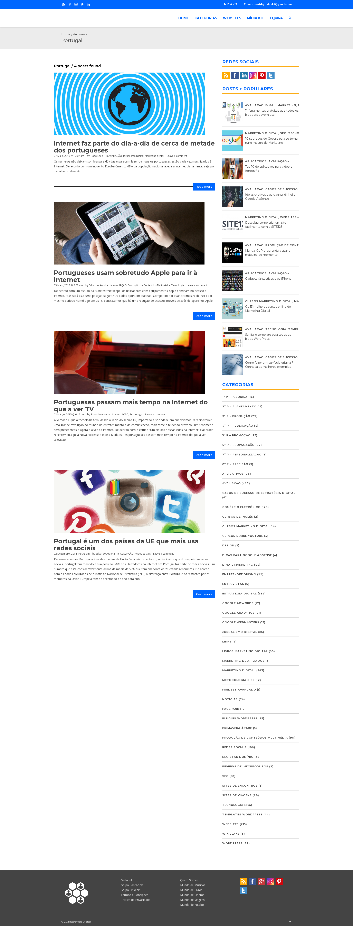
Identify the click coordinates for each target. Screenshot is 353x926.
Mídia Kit (126, 880)
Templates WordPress (242, 814)
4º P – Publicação (237, 425)
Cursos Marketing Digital (268, 301)
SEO (283, 133)
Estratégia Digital (239, 593)
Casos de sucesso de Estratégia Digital (258, 492)
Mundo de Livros (191, 890)
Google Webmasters (240, 622)
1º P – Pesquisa (235, 396)
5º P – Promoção (236, 435)
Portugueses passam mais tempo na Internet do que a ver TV (131, 405)
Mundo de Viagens (192, 900)
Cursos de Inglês (237, 516)
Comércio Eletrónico (241, 507)
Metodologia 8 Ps (238, 680)
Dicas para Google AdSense (247, 555)
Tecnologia (177, 285)
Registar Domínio (238, 756)
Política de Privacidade (135, 900)
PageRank (230, 708)
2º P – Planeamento (239, 406)
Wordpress (232, 843)
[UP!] (290, 921)
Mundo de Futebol (192, 905)
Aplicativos (256, 161)
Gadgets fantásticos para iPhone (268, 278)
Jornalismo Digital (133, 156)
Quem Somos (189, 880)
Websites (288, 217)
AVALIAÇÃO (115, 156)
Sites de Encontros (240, 785)
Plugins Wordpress (239, 718)
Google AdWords (238, 603)
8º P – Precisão (235, 464)
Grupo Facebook (132, 885)
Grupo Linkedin (131, 890)
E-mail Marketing (280, 105)
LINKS (226, 641)
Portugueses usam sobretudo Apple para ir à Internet (125, 276)
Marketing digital (154, 156)
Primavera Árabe (237, 728)
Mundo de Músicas (192, 885)
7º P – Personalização (241, 454)
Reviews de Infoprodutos (245, 766)
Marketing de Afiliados (243, 660)
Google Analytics (238, 612)
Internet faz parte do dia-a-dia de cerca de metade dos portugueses (134, 147)
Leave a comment (177, 156)
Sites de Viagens (237, 795)
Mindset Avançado (239, 689)
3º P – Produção (236, 416)
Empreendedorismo (239, 574)
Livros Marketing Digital (245, 651)
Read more (204, 186)
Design (228, 545)
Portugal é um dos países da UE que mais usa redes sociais (126, 544)
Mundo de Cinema (192, 895)
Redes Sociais (143, 553)
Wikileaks (231, 833)
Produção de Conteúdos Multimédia (149, 285)
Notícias (230, 699)
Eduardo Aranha (98, 285)
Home (65, 34)
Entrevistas (233, 583)
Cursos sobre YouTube (242, 535)
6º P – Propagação (238, 444)
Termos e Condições (134, 895)
